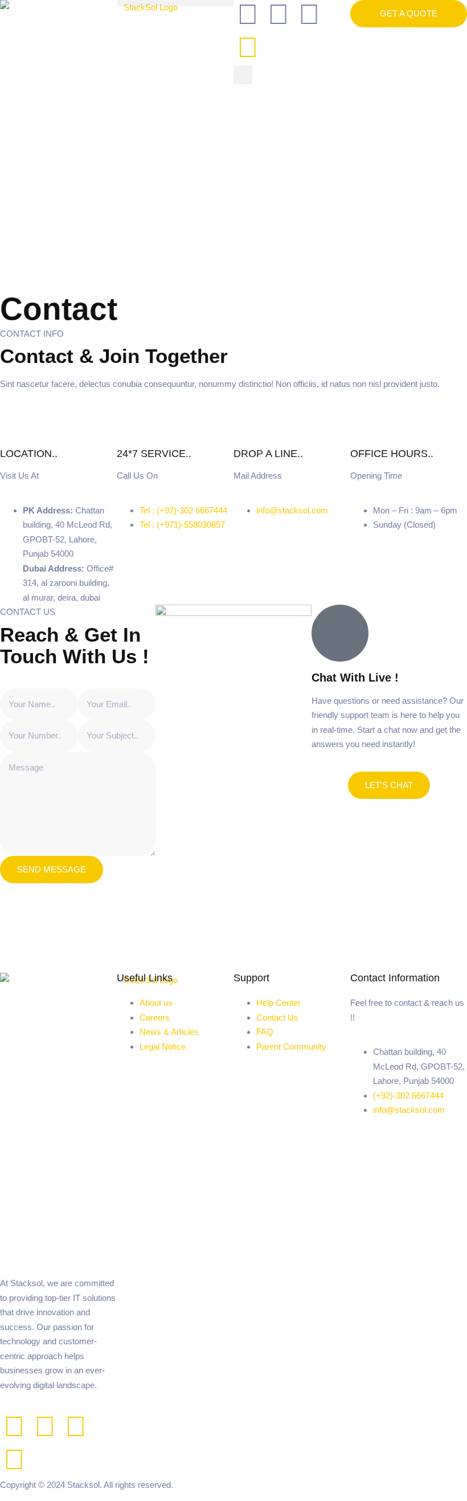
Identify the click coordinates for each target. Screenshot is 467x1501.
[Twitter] (45, 1426)
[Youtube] (14, 1459)
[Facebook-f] (14, 1426)
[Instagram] (247, 47)
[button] (175, 3)
